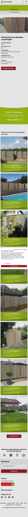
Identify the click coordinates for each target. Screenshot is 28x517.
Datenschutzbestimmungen (20, 249)
